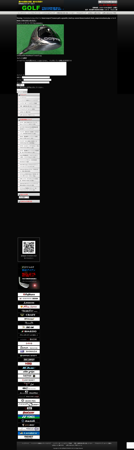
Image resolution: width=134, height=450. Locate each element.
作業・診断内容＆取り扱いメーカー (28, 106)
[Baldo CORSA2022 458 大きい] (40, 54)
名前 (19, 77)
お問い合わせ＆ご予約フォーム (27, 115)
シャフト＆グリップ (48, 13)
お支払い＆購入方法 (94, 13)
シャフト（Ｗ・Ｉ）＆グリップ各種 (28, 103)
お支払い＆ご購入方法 (25, 112)
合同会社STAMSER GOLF (68, 448)
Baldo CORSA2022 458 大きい (26, 20)
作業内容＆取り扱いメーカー (65, 13)
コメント (20, 75)
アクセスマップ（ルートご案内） (28, 109)
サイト (19, 82)
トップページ (22, 13)
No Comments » (38, 23)
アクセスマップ (81, 13)
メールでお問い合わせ (109, 2)
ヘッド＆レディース (34, 13)
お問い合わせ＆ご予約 (109, 13)
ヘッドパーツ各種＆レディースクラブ (29, 100)
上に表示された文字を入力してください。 (31, 87)
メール (20, 80)
